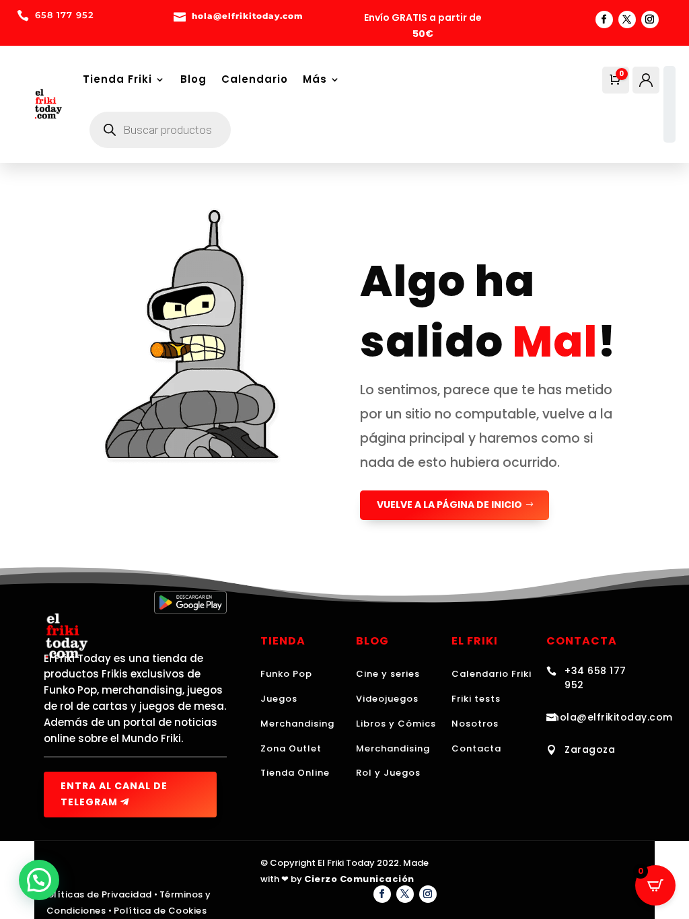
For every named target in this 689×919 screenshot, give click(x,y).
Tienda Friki (117, 79)
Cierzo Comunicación (359, 879)
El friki (474, 641)
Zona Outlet (291, 748)
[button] (39, 880)
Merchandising (297, 723)
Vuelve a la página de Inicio (449, 504)
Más (315, 79)
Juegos (278, 698)
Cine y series (388, 673)
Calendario (254, 79)
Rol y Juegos (388, 772)
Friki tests (476, 698)
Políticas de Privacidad (97, 894)
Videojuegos (387, 698)
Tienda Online (295, 772)
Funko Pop (286, 673)
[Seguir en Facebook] (604, 19)
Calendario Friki (491, 673)
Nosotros (475, 723)
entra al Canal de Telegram (114, 794)
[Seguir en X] (627, 19)
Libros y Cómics (396, 723)
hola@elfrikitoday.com (613, 717)
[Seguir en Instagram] (650, 19)
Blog (193, 79)
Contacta (476, 748)
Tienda (282, 641)
